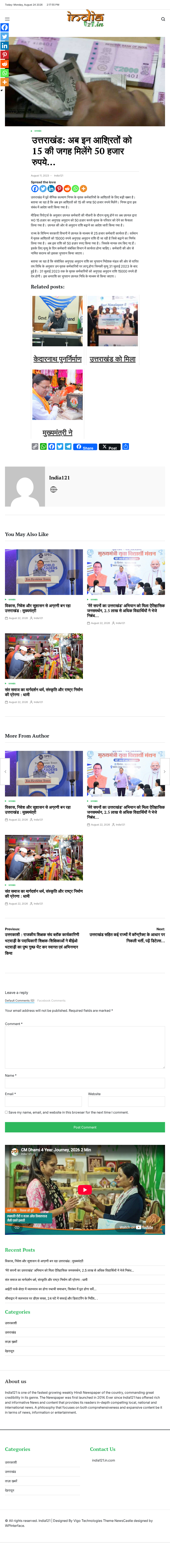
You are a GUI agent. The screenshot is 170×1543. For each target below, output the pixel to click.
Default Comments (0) (19, 1000)
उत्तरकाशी (11, 1323)
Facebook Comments (51, 1000)
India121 (58, 175)
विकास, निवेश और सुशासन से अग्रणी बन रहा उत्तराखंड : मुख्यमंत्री (38, 608)
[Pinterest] (59, 188)
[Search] (163, 19)
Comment (14, 1024)
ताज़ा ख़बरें (11, 1342)
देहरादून (9, 1351)
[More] (83, 188)
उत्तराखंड (37, 131)
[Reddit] (67, 188)
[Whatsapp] (75, 188)
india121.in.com (103, 1460)
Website (94, 1094)
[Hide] (1, 90)
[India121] (25, 487)
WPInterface (14, 1526)
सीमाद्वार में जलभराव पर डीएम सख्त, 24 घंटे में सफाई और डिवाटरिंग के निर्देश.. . (51, 1298)
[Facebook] (35, 188)
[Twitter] (43, 188)
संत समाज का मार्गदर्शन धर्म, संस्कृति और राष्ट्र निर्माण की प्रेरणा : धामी (44, 692)
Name (11, 1075)
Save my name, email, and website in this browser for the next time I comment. (68, 1112)
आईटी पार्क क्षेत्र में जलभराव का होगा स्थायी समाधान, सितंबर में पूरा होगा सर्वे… (50, 1289)
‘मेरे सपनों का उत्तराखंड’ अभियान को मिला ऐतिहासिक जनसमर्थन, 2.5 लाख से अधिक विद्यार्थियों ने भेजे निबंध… (126, 610)
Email (10, 1094)
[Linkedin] (51, 188)
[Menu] (7, 19)
